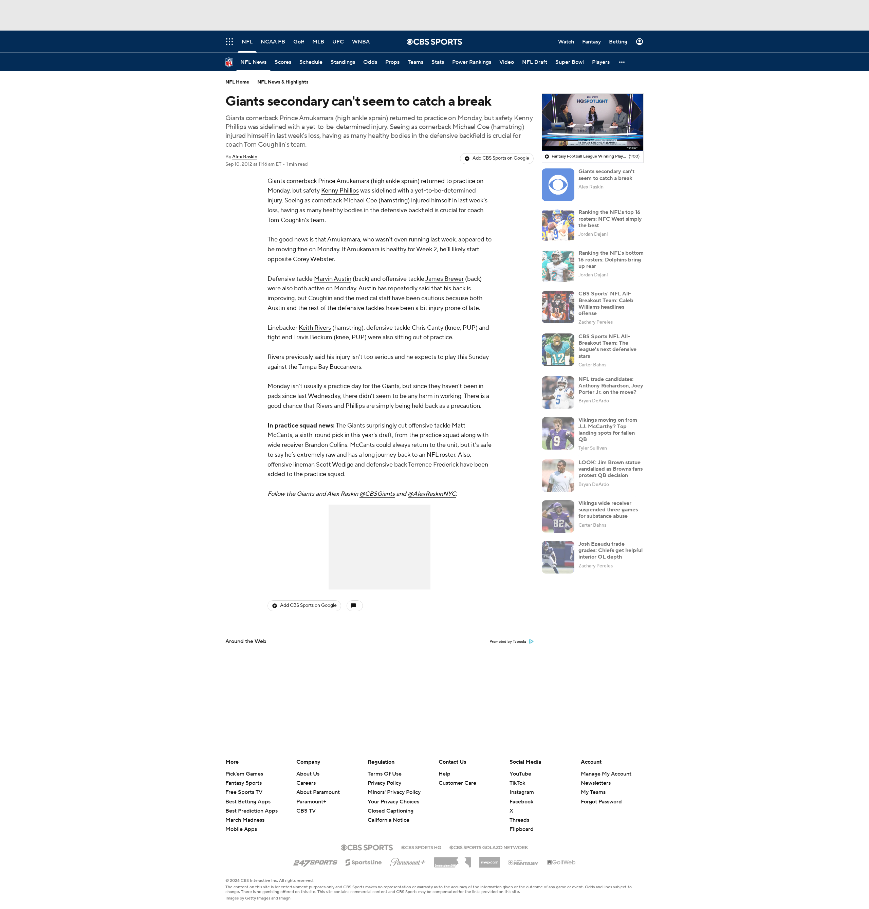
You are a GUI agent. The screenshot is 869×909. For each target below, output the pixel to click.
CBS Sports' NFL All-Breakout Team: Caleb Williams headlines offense (605, 303)
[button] (622, 62)
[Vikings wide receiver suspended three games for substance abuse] (558, 516)
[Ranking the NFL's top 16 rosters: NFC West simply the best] (558, 225)
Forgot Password (601, 801)
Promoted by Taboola (507, 641)
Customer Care (457, 783)
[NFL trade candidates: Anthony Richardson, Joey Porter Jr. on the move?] (558, 392)
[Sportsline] (364, 861)
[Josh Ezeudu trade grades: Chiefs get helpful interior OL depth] (558, 557)
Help (444, 773)
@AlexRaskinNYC (432, 494)
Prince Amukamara (343, 181)
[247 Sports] (315, 861)
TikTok (517, 783)
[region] (592, 122)
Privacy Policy (384, 783)
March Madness (244, 820)
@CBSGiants (377, 494)
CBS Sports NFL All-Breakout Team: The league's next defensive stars (607, 346)
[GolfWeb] (561, 862)
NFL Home (237, 82)
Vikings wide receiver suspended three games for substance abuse (608, 510)
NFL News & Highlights (283, 82)
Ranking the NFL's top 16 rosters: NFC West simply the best (610, 219)
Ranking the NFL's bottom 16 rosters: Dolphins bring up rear (611, 259)
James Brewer (444, 279)
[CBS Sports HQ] (421, 846)
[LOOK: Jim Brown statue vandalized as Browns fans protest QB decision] (558, 475)
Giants (276, 181)
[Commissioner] (452, 859)
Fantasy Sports (243, 783)
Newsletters (596, 783)
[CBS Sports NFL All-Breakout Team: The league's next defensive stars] (558, 349)
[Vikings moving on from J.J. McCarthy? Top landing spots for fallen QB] (558, 433)
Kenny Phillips (340, 191)
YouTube (520, 773)
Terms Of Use (385, 773)
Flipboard (522, 829)
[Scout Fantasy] (523, 862)
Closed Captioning (390, 804)
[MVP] (489, 859)
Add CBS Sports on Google (501, 158)
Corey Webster (313, 259)
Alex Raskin (244, 157)
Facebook (521, 801)
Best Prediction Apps (251, 810)
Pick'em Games (244, 773)
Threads (519, 820)
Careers (306, 783)
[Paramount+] (408, 860)
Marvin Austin (332, 279)
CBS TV (306, 810)
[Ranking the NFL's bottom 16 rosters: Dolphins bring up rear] (558, 266)
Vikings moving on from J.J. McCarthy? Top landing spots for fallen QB (607, 430)
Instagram (522, 792)
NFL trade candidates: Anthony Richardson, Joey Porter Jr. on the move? (610, 386)
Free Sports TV (243, 792)
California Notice (388, 813)
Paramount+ (311, 801)
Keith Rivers (315, 328)
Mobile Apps (241, 829)
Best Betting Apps (248, 801)
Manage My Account (606, 773)
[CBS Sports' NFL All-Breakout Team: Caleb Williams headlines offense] (558, 307)
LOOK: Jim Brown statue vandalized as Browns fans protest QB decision (610, 469)
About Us (307, 773)
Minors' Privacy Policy (394, 792)
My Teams (593, 792)
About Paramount (318, 792)
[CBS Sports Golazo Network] (488, 846)
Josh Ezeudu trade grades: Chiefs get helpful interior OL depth (610, 550)
